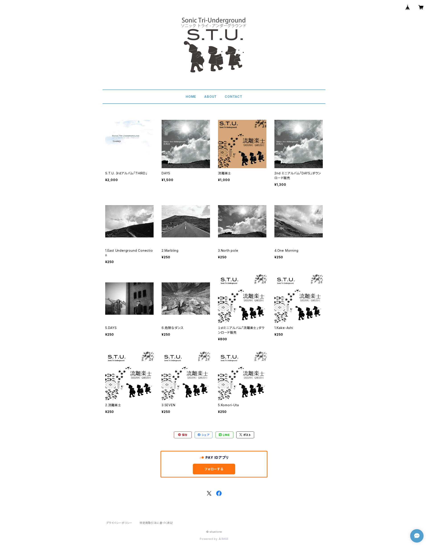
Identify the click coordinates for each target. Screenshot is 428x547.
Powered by (209, 539)
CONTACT (233, 96)
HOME (191, 96)
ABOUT (210, 96)
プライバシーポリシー (119, 523)
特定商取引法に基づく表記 (156, 523)
